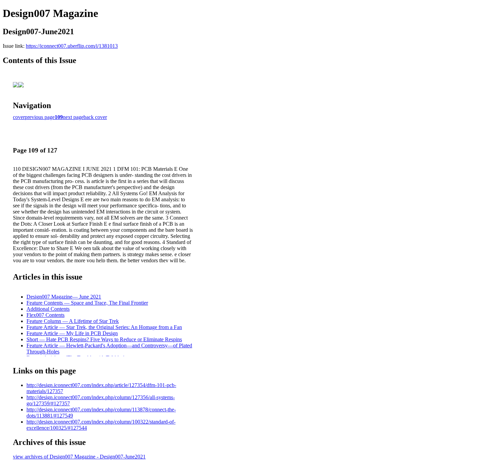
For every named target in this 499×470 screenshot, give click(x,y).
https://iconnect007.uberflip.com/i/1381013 (72, 46)
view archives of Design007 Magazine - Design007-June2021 (79, 456)
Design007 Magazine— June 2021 (63, 297)
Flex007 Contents (45, 315)
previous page (40, 117)
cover (19, 117)
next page (73, 117)
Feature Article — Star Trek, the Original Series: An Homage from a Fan (104, 327)
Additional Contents (48, 309)
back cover (95, 117)
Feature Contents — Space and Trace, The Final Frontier (87, 303)
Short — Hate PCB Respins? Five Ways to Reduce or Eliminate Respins (104, 339)
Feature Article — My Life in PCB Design (72, 333)
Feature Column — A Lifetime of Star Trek (72, 321)
